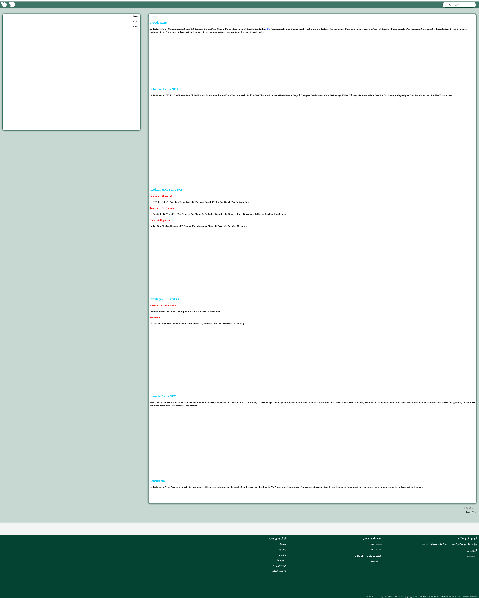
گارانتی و (282, 571)
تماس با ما (281, 560)
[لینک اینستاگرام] (126, 583)
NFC (267, 29)
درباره (283, 555)
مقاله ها (282, 550)
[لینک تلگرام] (113, 583)
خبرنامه (134, 22)
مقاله (152, 492)
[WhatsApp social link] (120, 583)
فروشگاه (282, 544)
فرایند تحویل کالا (279, 566)
